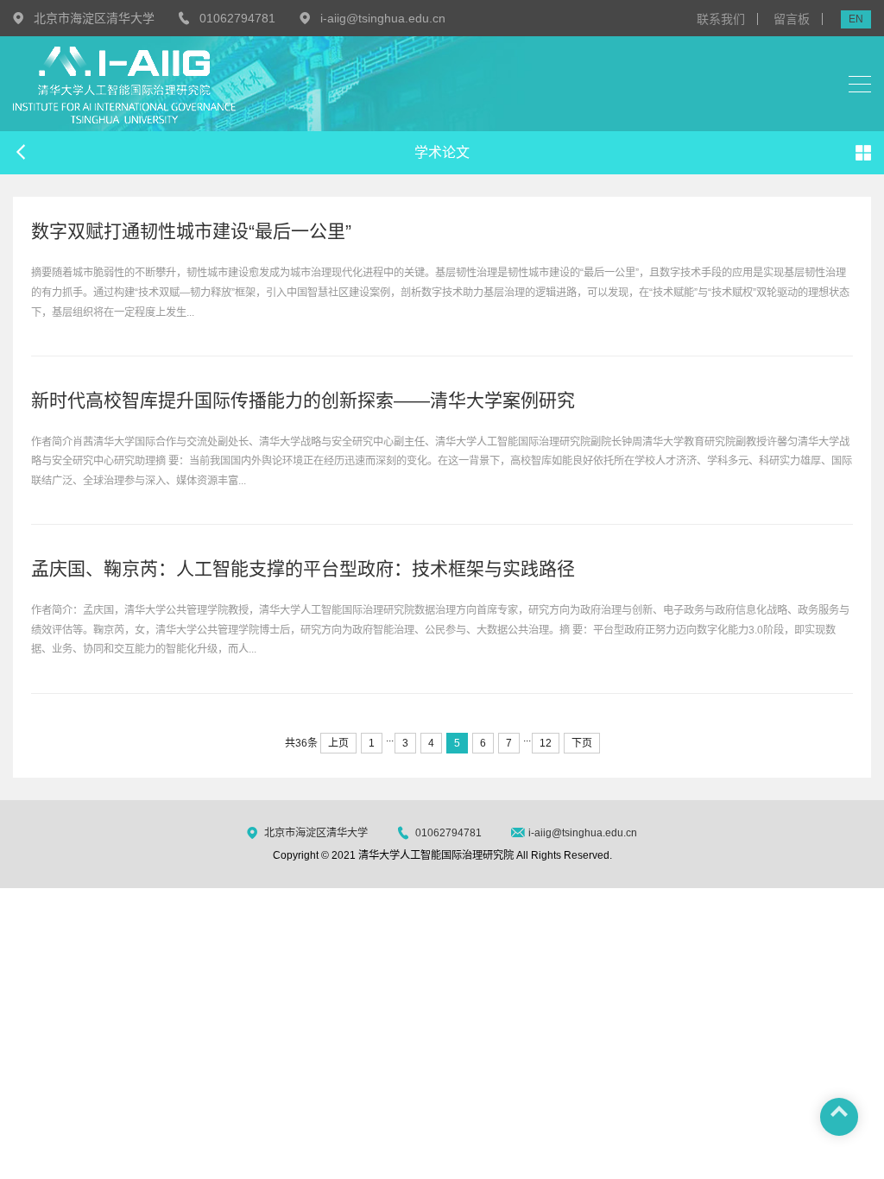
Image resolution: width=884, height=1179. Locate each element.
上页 (338, 743)
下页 (581, 743)
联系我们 (721, 19)
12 (546, 743)
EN (856, 19)
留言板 (792, 19)
